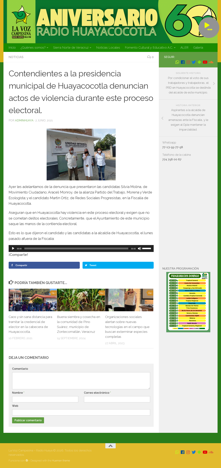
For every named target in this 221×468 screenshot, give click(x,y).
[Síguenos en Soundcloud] (210, 62)
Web (15, 405)
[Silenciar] (139, 248)
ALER (184, 47)
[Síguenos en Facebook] (183, 62)
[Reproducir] (13, 248)
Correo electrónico (97, 392)
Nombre (18, 392)
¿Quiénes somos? (33, 47)
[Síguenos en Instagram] (188, 62)
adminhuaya (24, 120)
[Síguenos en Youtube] (205, 62)
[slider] (147, 248)
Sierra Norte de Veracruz (71, 47)
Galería (198, 47)
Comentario (20, 368)
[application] (81, 248)
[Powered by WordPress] (27, 460)
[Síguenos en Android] (199, 62)
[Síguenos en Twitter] (194, 62)
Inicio (12, 47)
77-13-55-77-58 (172, 147)
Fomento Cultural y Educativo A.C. (149, 47)
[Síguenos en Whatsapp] (177, 62)
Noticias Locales (108, 47)
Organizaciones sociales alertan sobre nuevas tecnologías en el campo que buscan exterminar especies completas (127, 326)
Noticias (16, 57)
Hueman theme (61, 460)
